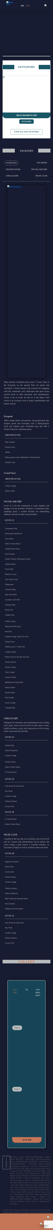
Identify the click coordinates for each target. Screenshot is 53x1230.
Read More (26, 121)
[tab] (11, 162)
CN (28, 6)
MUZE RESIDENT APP (26, 115)
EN (22, 6)
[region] (26, 25)
